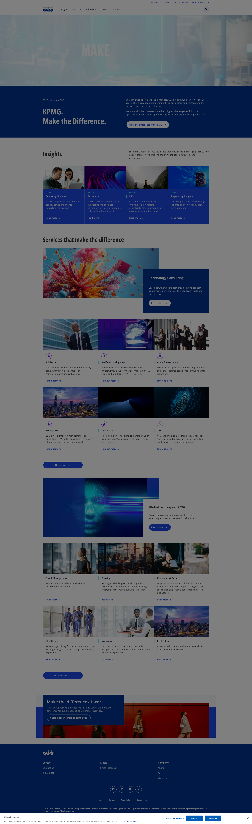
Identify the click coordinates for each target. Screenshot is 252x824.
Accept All (213, 818)
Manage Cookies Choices (174, 818)
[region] (126, 818)
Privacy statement (130, 821)
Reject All (194, 818)
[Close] (248, 818)
